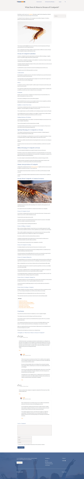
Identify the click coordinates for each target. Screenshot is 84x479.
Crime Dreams (47, 465)
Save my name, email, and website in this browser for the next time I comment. (31, 444)
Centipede (31, 14)
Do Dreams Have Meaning (49, 1)
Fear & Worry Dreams (48, 462)
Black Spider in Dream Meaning (24, 306)
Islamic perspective (34, 166)
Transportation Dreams (49, 463)
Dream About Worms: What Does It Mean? (26, 307)
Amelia (24, 354)
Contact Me (20, 462)
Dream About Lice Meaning (23, 305)
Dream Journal (39, 1)
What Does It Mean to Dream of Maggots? (26, 302)
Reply (20, 350)
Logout (60, 1)
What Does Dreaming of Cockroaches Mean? (26, 303)
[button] (65, 2)
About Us (46, 460)
